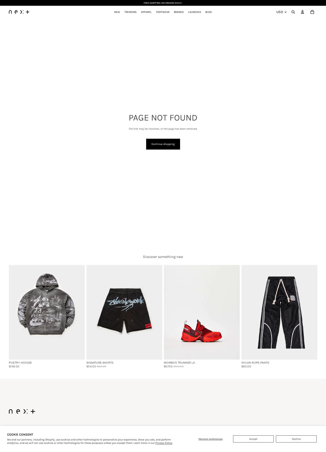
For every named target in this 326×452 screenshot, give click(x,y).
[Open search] (293, 12)
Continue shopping (163, 144)
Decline (296, 438)
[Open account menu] (302, 12)
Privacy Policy (163, 442)
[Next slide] (233, 312)
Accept (253, 438)
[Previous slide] (170, 312)
